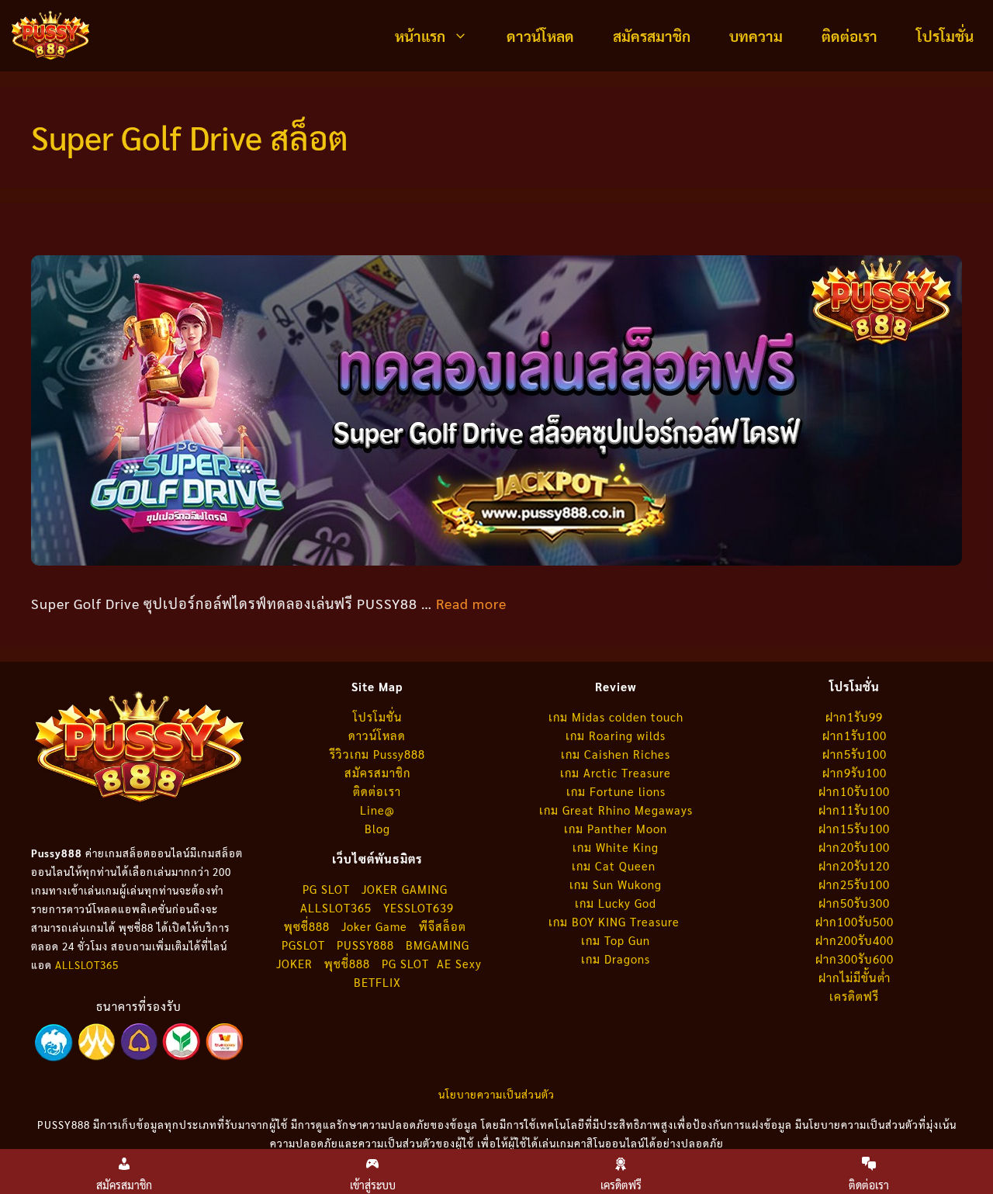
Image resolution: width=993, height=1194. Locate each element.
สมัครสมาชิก (651, 35)
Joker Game (374, 926)
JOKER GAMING (405, 888)
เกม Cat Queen (615, 865)
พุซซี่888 (307, 926)
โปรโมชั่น (945, 35)
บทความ (756, 35)
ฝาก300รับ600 (854, 958)
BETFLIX (377, 981)
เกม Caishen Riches (615, 753)
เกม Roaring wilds (616, 735)
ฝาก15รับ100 (854, 828)
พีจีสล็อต (444, 926)
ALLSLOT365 (87, 964)
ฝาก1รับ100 (854, 735)
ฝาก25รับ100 (854, 884)
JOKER (294, 963)
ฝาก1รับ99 (854, 716)
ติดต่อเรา (849, 35)
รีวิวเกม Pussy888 (377, 753)
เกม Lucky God (615, 902)
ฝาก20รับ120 (854, 865)
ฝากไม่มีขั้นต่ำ (854, 977)
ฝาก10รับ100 (854, 791)
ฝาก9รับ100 (854, 772)
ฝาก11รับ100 (854, 809)
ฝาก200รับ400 (854, 940)
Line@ (377, 809)
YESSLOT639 (418, 907)
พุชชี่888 (347, 963)
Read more (471, 603)
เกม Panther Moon (615, 828)
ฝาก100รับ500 (854, 921)
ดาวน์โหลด (540, 35)
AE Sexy (459, 963)
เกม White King (616, 846)
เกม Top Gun (615, 940)
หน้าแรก (420, 35)
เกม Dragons (615, 958)
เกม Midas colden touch (615, 716)
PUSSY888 (365, 944)
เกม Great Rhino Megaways (616, 809)
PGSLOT (303, 944)
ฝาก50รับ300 (854, 902)
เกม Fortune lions (616, 791)
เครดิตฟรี (854, 995)
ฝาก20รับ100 (854, 846)
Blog (377, 828)
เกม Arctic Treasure (615, 772)
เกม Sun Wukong (615, 884)
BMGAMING (437, 944)
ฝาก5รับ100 (854, 753)
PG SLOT (326, 888)
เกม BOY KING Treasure (615, 921)
